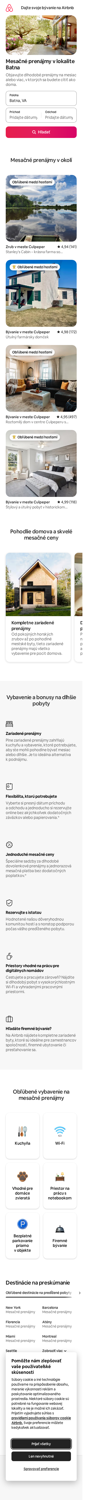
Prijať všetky (41, 1444)
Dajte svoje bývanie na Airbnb (47, 7)
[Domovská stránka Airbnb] (9, 7)
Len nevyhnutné (41, 1456)
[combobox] (41, 100)
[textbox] (23, 117)
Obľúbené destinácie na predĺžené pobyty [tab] (39, 1293)
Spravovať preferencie (41, 1469)
